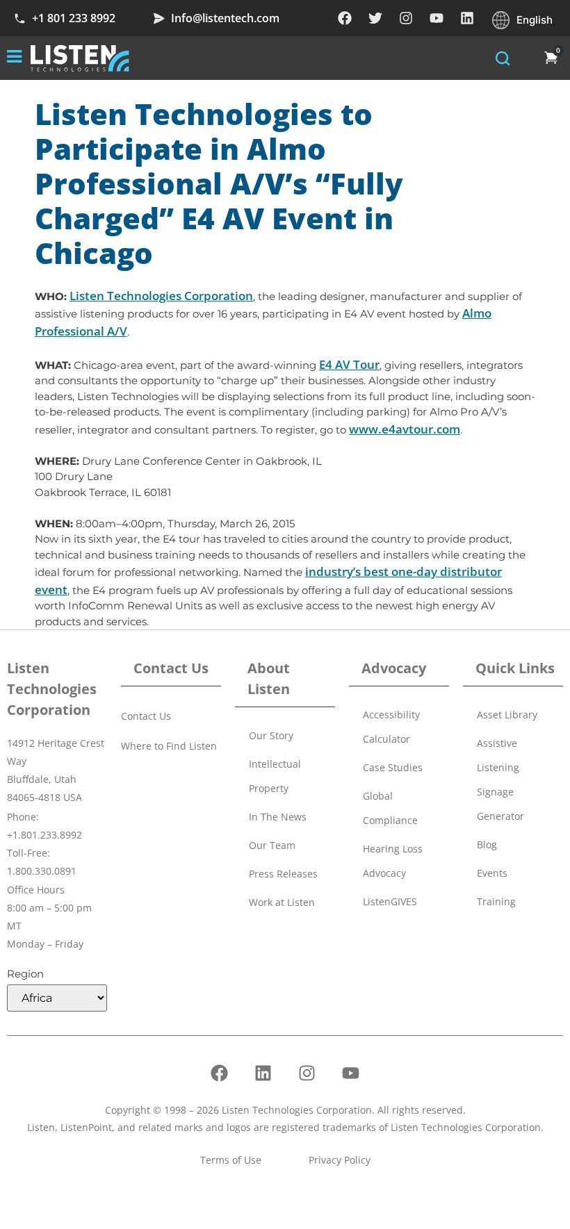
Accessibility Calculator (391, 726)
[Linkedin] (467, 18)
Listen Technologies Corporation (161, 296)
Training (496, 901)
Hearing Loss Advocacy (393, 861)
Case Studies (393, 767)
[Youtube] (436, 18)
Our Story (271, 735)
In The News (278, 816)
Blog (487, 844)
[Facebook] (345, 18)
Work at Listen (282, 902)
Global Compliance (390, 808)
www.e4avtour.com (404, 429)
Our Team (272, 845)
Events (492, 873)
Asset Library (507, 714)
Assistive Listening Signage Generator (500, 779)
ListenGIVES (390, 901)
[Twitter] (375, 18)
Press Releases (283, 873)
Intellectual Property (275, 776)
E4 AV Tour (349, 364)
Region (25, 973)
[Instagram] (406, 18)
